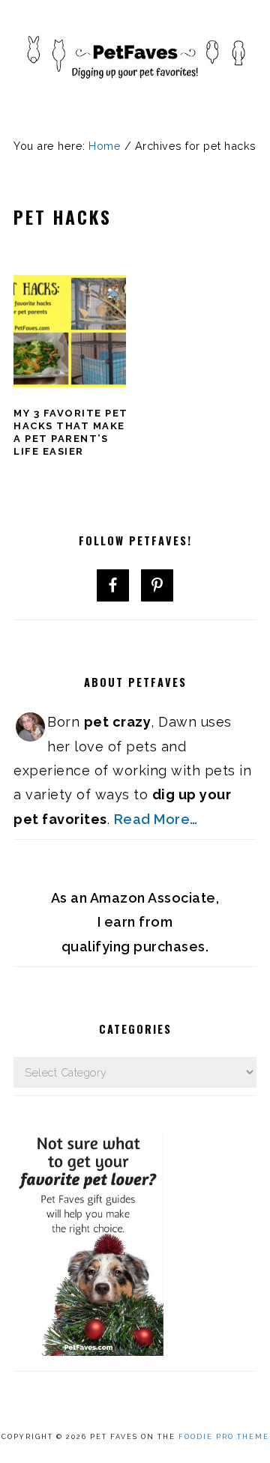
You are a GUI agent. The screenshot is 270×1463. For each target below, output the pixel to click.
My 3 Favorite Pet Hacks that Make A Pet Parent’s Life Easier (71, 432)
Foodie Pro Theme (223, 1437)
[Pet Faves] (135, 97)
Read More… (156, 819)
